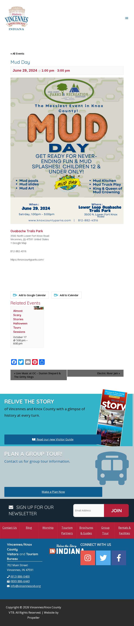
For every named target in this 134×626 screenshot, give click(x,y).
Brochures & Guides (86, 530)
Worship (48, 528)
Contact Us (9, 528)
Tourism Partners (67, 530)
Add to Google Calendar (32, 295)
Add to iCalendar (69, 295)
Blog (29, 528)
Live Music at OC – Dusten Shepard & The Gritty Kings (37, 374)
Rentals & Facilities (124, 530)
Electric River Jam (108, 373)
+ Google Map (18, 243)
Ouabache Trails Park (26, 231)
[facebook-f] (119, 558)
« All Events (17, 53)
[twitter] (103, 558)
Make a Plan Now (53, 492)
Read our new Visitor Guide (54, 439)
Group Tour (105, 530)
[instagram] (88, 558)
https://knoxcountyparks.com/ (27, 259)
